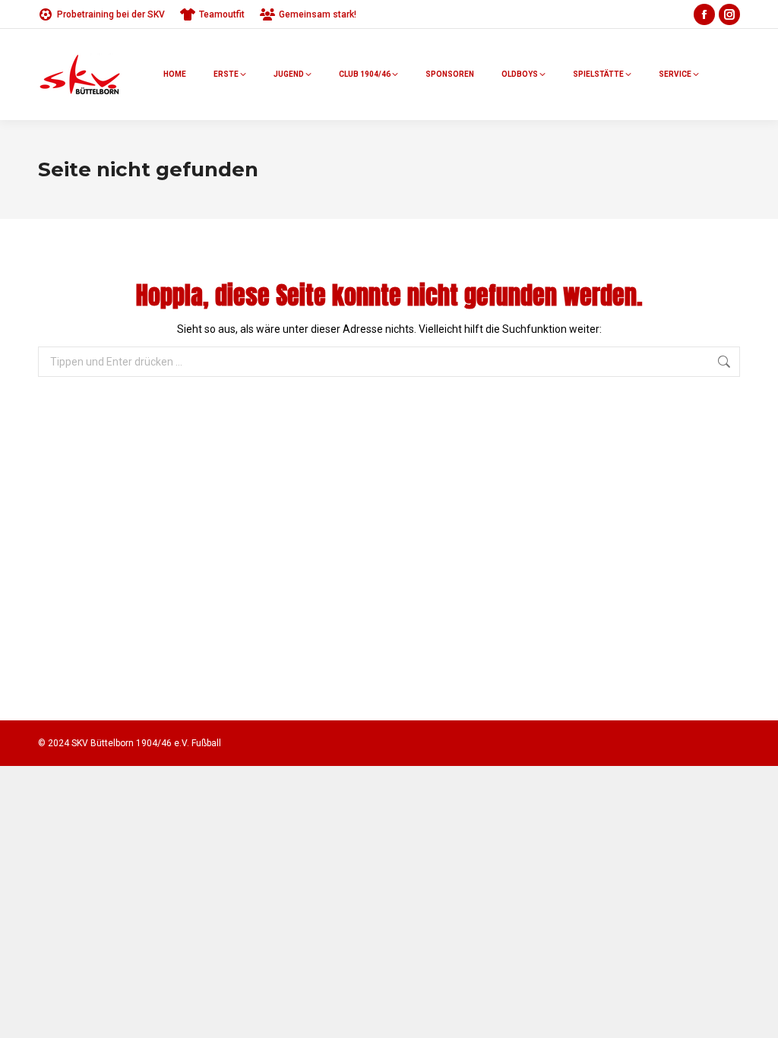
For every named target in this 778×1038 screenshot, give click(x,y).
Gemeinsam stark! (317, 14)
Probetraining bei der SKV (111, 14)
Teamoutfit (222, 14)
